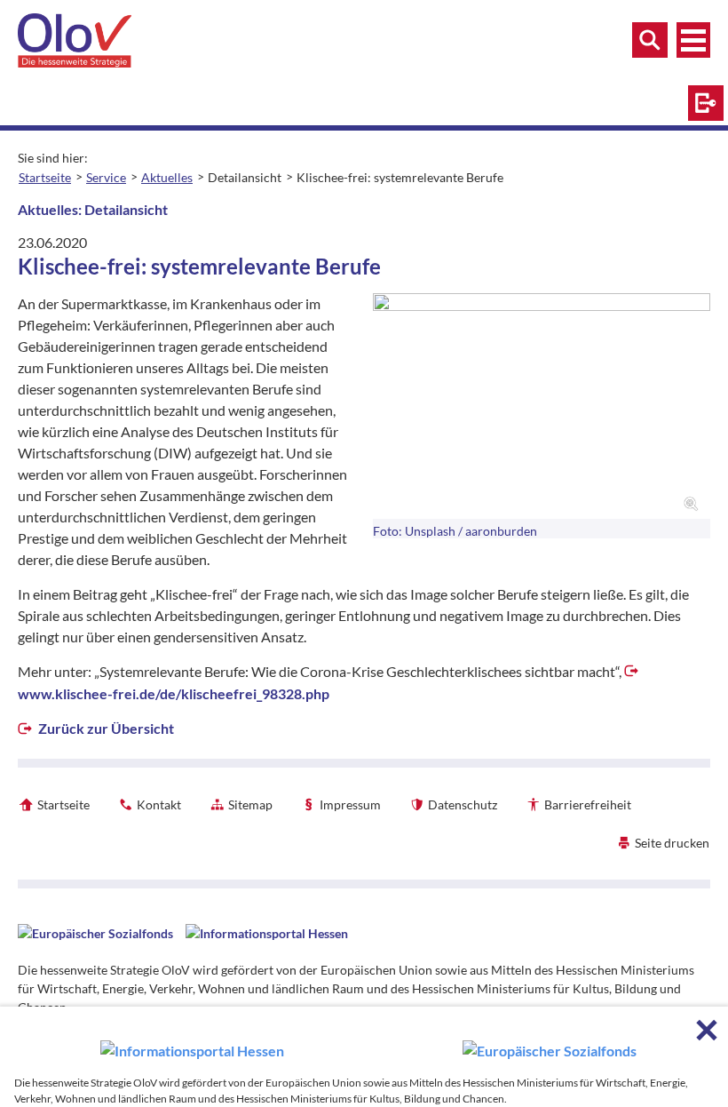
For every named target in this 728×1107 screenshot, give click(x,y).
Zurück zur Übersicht (105, 728)
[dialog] (364, 1057)
